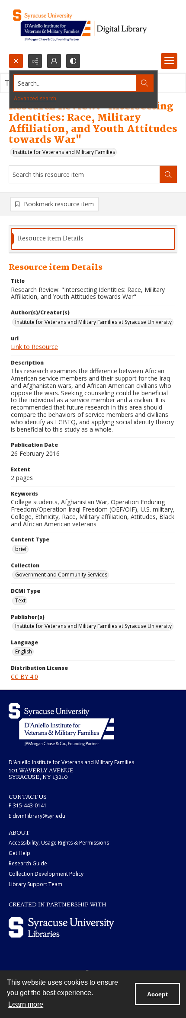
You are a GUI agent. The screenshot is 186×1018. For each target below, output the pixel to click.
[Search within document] (168, 174)
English (23, 651)
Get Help (19, 853)
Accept (157, 994)
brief (21, 549)
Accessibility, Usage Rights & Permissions (59, 842)
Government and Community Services (61, 574)
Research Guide (28, 863)
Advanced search (35, 98)
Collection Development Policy (46, 873)
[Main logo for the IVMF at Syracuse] (93, 26)
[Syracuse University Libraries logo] (61, 927)
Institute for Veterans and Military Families (64, 152)
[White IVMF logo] (61, 724)
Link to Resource (34, 347)
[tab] (93, 239)
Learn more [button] (25, 1004)
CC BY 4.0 (24, 676)
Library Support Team (35, 884)
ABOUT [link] (19, 833)
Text (20, 600)
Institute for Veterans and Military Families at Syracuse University (93, 322)
